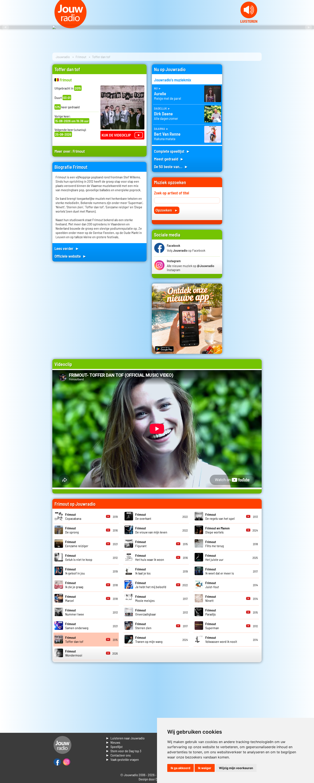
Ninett (210, 598)
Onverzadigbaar (145, 612)
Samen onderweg (76, 626)
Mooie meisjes (145, 598)
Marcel (70, 598)
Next (308, 27)
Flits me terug (214, 544)
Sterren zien (143, 626)
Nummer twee (74, 612)
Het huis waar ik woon (149, 557)
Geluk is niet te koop (78, 557)
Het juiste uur (214, 557)
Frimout (81, 57)
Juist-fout (212, 585)
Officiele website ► (70, 256)
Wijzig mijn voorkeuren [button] (236, 768)
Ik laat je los (143, 571)
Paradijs (210, 612)
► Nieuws (113, 742)
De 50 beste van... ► (171, 166)
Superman (212, 626)
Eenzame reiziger (76, 544)
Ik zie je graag (74, 585)
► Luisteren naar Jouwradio (125, 738)
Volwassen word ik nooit (221, 639)
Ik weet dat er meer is (219, 571)
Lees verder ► (66, 248)
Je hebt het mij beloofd (150, 585)
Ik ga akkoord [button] (180, 768)
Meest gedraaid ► (169, 158)
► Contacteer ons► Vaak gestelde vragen (122, 757)
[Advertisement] (244, 128)
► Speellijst (114, 747)
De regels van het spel (220, 516)
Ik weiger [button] (204, 768)
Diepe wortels (217, 530)
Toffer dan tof (74, 639)
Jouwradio (63, 57)
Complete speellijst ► (172, 151)
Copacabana (73, 516)
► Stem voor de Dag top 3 (123, 751)
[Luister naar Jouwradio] (249, 21)
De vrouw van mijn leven (151, 530)
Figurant (141, 544)
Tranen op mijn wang (149, 639)
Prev (5, 27)
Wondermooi (73, 653)
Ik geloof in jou (75, 571)
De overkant (143, 516)
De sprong (72, 530)
